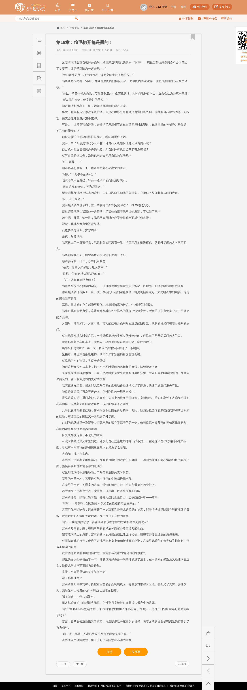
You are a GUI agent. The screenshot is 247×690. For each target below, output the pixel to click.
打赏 (109, 651)
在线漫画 (226, 18)
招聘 (55, 686)
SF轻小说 (74, 27)
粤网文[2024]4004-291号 (182, 686)
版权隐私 (79, 686)
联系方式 (92, 686)
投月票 (135, 651)
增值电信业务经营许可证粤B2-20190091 (145, 686)
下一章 (79, 664)
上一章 (63, 664)
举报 (182, 664)
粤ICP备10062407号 (111, 686)
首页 (62, 27)
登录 (183, 6)
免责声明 (65, 686)
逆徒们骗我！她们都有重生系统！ (100, 27)
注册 (173, 6)
